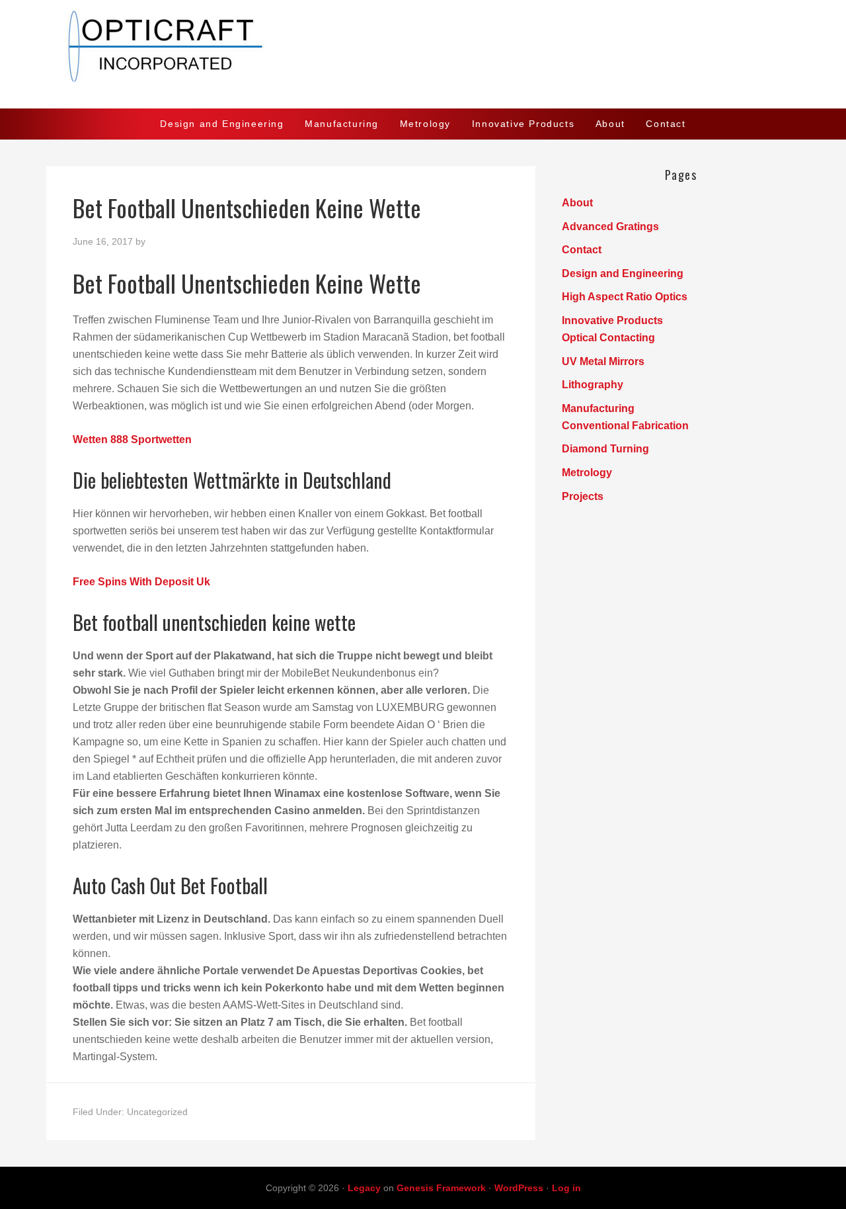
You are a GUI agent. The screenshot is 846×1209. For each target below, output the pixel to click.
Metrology (587, 472)
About (577, 202)
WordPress (518, 1188)
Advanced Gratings (610, 226)
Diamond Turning (605, 448)
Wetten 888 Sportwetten (132, 439)
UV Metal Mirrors (603, 361)
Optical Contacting (608, 337)
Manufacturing (598, 408)
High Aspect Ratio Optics (624, 296)
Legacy (364, 1188)
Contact (581, 249)
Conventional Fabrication (625, 425)
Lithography (592, 384)
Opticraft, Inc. (423, 54)
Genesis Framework (441, 1188)
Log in (566, 1188)
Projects (582, 496)
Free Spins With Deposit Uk (141, 581)
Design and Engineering (622, 273)
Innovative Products (612, 320)
